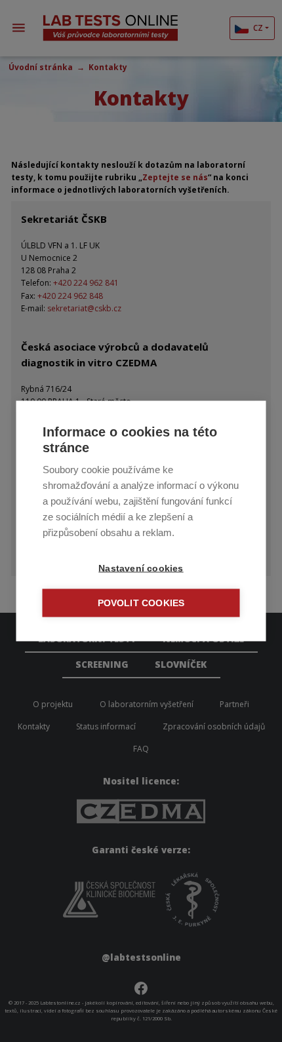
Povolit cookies (141, 603)
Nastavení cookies (140, 568)
